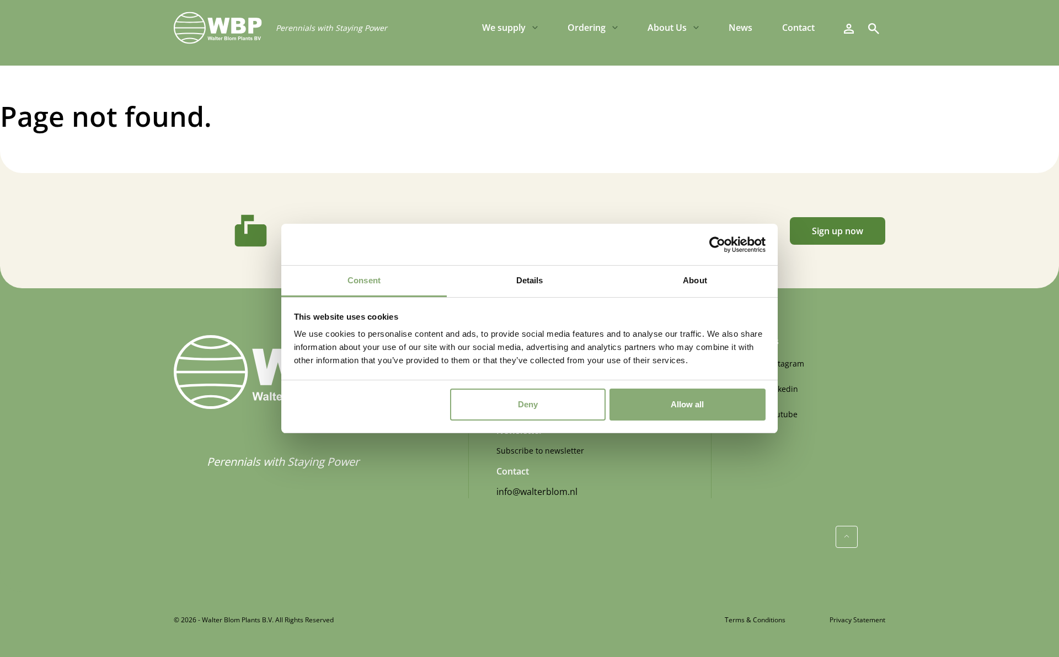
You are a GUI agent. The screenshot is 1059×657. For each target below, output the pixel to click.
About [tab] (695, 280)
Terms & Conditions (755, 619)
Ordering (587, 27)
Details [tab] (529, 280)
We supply (504, 27)
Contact (798, 27)
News (740, 27)
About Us (667, 27)
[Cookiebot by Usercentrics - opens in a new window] (717, 244)
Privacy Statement (857, 619)
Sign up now (837, 231)
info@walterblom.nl (536, 492)
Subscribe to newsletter (540, 450)
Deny (528, 404)
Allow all (687, 404)
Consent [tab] (364, 280)
